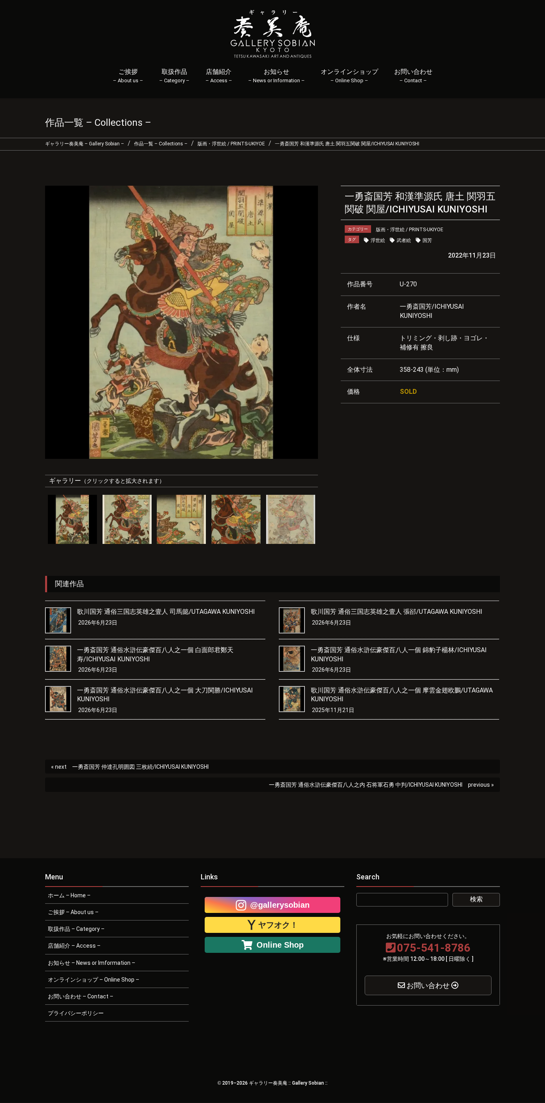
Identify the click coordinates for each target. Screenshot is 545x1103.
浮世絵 (378, 240)
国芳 (427, 240)
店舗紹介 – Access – (74, 945)
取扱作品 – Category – (76, 929)
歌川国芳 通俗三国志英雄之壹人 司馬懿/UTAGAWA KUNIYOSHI (166, 611)
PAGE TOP (526, 1062)
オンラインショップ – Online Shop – (93, 979)
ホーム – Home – (69, 895)
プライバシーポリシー (76, 1013)
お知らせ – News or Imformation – (91, 963)
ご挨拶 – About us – (73, 912)
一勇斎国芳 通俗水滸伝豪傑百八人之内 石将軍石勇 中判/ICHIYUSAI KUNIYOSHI (365, 785)
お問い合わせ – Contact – (80, 996)
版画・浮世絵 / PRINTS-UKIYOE (409, 229)
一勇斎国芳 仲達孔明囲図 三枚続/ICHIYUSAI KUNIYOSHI (140, 767)
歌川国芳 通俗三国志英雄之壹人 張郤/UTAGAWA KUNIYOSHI (396, 611)
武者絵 (404, 240)
